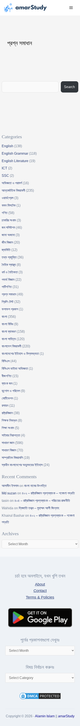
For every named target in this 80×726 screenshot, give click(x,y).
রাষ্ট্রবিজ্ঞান (7, 413)
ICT (4, 168)
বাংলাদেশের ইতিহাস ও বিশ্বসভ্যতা (20, 353)
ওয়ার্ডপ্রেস (7, 198)
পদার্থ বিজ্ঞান (8, 279)
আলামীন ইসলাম (10, 486)
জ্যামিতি (6, 250)
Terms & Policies (40, 597)
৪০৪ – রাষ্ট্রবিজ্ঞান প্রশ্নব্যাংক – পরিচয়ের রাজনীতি (42, 500)
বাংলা (4, 316)
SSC (5, 175)
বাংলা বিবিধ (7, 324)
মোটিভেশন (7, 398)
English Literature (15, 161)
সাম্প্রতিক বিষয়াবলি (12, 457)
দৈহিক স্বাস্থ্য (9, 265)
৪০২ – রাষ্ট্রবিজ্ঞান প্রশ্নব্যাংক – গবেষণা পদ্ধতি (48, 493)
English (7, 146)
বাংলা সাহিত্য (9, 339)
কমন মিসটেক (9, 205)
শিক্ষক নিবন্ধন (9, 420)
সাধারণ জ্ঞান (8, 443)
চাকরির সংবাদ (9, 220)
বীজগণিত (7, 376)
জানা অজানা (8, 235)
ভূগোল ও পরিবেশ (11, 391)
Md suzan (9, 493)
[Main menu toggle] (71, 7)
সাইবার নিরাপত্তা (11, 435)
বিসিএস (6, 361)
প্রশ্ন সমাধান (9, 294)
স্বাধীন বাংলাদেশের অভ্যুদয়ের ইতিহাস (22, 465)
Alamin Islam (45, 716)
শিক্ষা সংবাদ (8, 428)
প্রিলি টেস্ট (7, 302)
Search (69, 87)
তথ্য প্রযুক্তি (9, 257)
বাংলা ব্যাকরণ (9, 331)
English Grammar (15, 153)
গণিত (4, 213)
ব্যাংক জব (7, 383)
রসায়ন (5, 405)
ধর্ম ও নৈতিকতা (10, 272)
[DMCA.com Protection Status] (40, 695)
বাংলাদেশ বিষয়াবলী (11, 346)
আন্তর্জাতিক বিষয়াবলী (13, 190)
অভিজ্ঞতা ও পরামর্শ (12, 183)
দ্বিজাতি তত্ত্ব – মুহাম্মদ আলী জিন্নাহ (39, 508)
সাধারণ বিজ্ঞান (9, 450)
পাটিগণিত (7, 287)
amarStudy (66, 716)
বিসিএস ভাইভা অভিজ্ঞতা (15, 368)
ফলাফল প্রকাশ (10, 309)
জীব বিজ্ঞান (7, 242)
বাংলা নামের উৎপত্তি (35, 486)
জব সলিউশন (8, 227)
